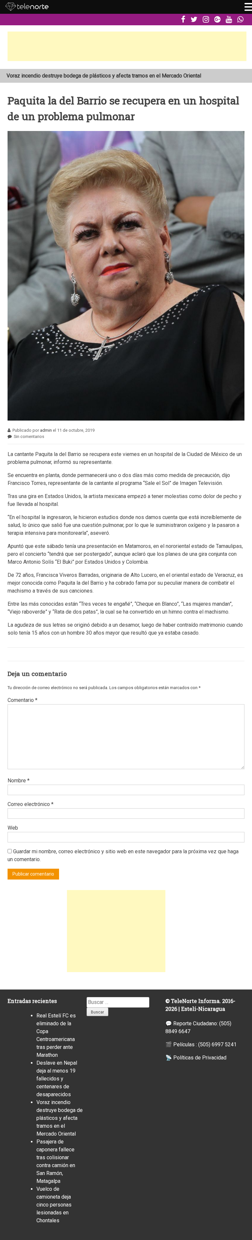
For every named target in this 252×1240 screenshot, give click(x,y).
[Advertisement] (127, 46)
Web (13, 828)
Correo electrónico (30, 804)
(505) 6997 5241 (217, 1044)
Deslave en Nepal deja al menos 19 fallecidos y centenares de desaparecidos (56, 1079)
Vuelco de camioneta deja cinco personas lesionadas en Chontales (54, 1205)
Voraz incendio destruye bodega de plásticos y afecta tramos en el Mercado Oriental (59, 1118)
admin (46, 430)
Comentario (22, 700)
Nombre (19, 780)
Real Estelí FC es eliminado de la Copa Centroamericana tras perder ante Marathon (101, 77)
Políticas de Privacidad (199, 1058)
